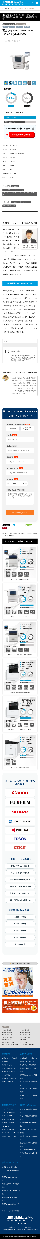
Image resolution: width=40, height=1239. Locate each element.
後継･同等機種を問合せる (22, 134)
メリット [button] (7, 341)
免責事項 (27, 1227)
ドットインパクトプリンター (10, 1044)
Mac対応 (27, 27)
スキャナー (19, 27)
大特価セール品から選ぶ (10, 1167)
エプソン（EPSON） (8, 1112)
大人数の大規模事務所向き (20, 879)
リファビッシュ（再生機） (27, 1044)
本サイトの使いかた (8, 1082)
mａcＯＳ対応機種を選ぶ (28, 1150)
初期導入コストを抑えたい (20, 893)
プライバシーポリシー (8, 1229)
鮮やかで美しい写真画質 (12, 533)
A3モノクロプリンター (26, 1037)
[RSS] (25, 1223)
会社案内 (5, 1061)
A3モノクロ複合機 (25, 1032)
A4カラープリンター (7, 1035)
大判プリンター (6, 1040)
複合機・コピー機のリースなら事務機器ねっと (15, 1236)
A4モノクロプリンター (8, 1037)
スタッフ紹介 (6, 1075)
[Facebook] (18, 1223)
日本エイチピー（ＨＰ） (10, 1136)
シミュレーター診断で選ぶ (10, 1211)
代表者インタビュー (8, 1065)
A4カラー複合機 (6, 1030)
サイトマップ (19, 1227)
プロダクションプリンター (9, 1042)
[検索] (32, 3)
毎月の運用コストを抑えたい (20, 900)
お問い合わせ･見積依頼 (9, 1058)
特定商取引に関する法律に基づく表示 (27, 1229)
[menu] (37, 3)
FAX (12, 27)
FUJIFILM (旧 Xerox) (8, 24)
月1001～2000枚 (20, 924)
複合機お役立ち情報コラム (28, 1058)
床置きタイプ (23, 533)
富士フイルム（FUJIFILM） (10, 1133)
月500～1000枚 (20, 917)
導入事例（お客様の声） (10, 1078)
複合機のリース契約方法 (28, 1065)
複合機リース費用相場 (27, 1061)
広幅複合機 (23, 1040)
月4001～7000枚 (20, 937)
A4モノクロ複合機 (7, 1032)
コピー (5, 27)
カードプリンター (25, 1042)
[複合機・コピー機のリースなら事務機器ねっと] (12, 3)
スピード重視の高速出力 (20, 873)
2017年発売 (10, 535)
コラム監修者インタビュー (10, 1068)
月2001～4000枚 (20, 930)
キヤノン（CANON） (9, 1129)
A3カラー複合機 (20, 24)
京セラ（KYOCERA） (9, 1119)
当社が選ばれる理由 (8, 1071)
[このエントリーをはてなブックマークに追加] (14, 525)
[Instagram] (21, 1223)
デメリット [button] (7, 345)
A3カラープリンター (25, 1035)
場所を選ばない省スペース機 (20, 886)
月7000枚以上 (20, 944)
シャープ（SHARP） (8, 1109)
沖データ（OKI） (7, 1116)
